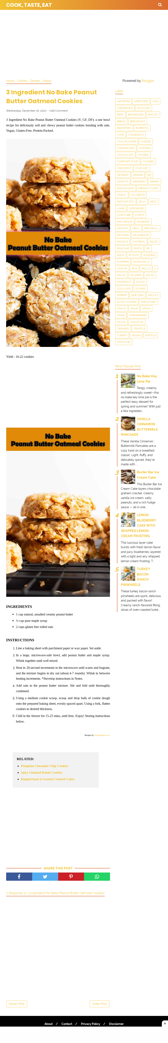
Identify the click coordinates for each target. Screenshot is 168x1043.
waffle (150, 335)
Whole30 (123, 341)
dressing (139, 181)
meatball (151, 228)
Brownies (124, 127)
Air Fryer (123, 101)
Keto (153, 201)
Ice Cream (138, 194)
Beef (120, 114)
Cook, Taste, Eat (29, 5)
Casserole (136, 134)
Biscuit (153, 114)
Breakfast (137, 121)
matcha (122, 228)
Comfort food (127, 161)
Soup (134, 308)
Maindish (143, 221)
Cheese (146, 141)
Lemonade (136, 208)
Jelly (142, 201)
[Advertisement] (84, 43)
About (48, 1024)
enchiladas (125, 188)
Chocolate (125, 154)
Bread (121, 121)
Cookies (148, 161)
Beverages (136, 114)
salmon (136, 275)
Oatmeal (139, 241)
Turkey (122, 335)
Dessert (123, 174)
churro (143, 154)
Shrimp (122, 295)
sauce (140, 281)
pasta (138, 248)
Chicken (144, 148)
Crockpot (124, 168)
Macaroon (125, 221)
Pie (148, 248)
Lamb (121, 208)
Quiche (122, 268)
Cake (120, 134)
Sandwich (124, 281)
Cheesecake (125, 148)
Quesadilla (141, 261)
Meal (136, 228)
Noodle (122, 241)
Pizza (120, 255)
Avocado (143, 108)
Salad (121, 275)
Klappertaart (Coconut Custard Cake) (47, 779)
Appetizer (141, 101)
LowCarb (124, 214)
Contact (66, 1024)
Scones (140, 288)
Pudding (149, 255)
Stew (121, 315)
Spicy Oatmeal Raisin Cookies (41, 772)
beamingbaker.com (101, 735)
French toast (148, 188)
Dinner (138, 174)
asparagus (125, 108)
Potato (134, 255)
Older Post (99, 1003)
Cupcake (142, 168)
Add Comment (58, 110)
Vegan (136, 335)
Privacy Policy (90, 1024)
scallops (124, 288)
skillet (153, 295)
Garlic (121, 194)
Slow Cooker (126, 301)
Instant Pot (125, 201)
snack (121, 308)
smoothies (148, 301)
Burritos (142, 127)
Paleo (154, 241)
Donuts (122, 181)
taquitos (136, 322)
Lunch (139, 214)
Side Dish (137, 295)
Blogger (148, 81)
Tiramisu (123, 328)
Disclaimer (116, 1024)
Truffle (139, 328)
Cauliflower (126, 141)
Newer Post (16, 1003)
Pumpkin (123, 261)
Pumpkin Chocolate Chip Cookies (44, 766)
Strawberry (138, 315)
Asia (155, 101)
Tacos (121, 322)
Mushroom (141, 235)
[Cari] (160, 4)
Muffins (123, 235)
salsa (150, 275)
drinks (154, 181)
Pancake (123, 248)
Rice (134, 268)
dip (149, 174)
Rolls (146, 268)
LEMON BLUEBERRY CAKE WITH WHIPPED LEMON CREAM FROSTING (138, 525)
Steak (146, 308)
